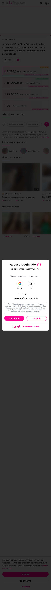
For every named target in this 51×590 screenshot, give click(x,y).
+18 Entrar (14, 318)
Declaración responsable (26, 298)
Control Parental (31, 326)
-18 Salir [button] (36, 318)
